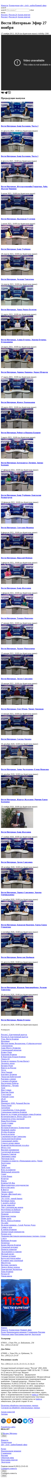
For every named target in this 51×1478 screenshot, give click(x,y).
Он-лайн (4, 1223)
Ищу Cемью (6, 1090)
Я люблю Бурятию (9, 1229)
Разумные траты (8, 1201)
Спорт (3, 1174)
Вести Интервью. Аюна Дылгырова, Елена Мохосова (25, 769)
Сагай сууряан (7, 1123)
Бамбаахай (5, 1196)
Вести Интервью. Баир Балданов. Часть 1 (19, 156)
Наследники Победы (10, 1083)
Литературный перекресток (12, 1232)
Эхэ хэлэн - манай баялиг (12, 1198)
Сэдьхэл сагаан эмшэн (10, 1143)
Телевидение (14, 5)
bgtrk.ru (35, 1395)
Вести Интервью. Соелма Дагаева (16, 739)
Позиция (4, 1214)
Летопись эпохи (8, 1063)
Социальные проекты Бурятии (14, 1112)
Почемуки (5, 1243)
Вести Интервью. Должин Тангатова (17, 279)
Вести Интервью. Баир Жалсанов (16, 588)
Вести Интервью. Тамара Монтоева (17, 618)
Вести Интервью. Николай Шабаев (16, 558)
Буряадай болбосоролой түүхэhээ (15, 1145)
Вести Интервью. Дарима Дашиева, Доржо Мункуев (24, 372)
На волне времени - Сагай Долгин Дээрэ (18, 1225)
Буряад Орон (6, 1052)
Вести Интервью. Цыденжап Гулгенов (18, 219)
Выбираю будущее (9, 1241)
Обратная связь (7, 1334)
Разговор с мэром (8, 1079)
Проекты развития (9, 1249)
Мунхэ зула (6, 1147)
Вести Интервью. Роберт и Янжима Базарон (20, 433)
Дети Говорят (6, 1072)
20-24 (3, 1099)
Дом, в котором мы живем (12, 1207)
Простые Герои (7, 1092)
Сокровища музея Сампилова (13, 1136)
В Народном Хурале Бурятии (13, 1057)
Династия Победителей (11, 1077)
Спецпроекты (7, 1046)
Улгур (3, 1070)
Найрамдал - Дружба (10, 1085)
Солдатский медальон (10, 1152)
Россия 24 (13, 15)
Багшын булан (7, 1066)
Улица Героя (6, 1105)
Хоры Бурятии (7, 1272)
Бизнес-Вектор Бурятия (11, 1245)
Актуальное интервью (10, 1212)
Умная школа (6, 1276)
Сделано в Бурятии (9, 1081)
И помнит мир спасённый (12, 1260)
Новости (4, 5)
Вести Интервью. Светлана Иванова (17, 528)
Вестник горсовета (9, 1265)
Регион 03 (5, 1274)
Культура (5, 1179)
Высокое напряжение (10, 1150)
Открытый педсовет (9, 1247)
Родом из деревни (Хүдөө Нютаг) (15, 1061)
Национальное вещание (17, 1332)
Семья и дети (6, 1227)
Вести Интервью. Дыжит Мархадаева (18, 649)
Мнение (4, 1101)
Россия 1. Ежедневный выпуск (14, 1035)
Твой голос (5, 1167)
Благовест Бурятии (9, 1074)
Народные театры (8, 1216)
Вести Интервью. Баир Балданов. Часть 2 (19, 126)
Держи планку (7, 1192)
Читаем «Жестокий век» (11, 1194)
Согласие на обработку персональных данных (20, 1408)
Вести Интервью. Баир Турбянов (16, 249)
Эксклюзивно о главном (11, 1252)
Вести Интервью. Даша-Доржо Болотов (19, 309)
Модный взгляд (7, 1254)
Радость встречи (8, 1134)
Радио (3, 1332)
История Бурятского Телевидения (15, 1128)
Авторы (4, 1414)
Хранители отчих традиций (13, 1119)
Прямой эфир (33, 5)
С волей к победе (8, 1203)
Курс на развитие (8, 1170)
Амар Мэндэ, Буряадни (11, 1048)
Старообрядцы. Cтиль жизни (13, 1110)
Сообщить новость (9, 1468)
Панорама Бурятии (9, 1054)
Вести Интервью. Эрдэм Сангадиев (17, 679)
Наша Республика (8, 1121)
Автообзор (5, 1108)
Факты (4, 1181)
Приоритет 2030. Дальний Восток (15, 1103)
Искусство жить (8, 1187)
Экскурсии (36, 1334)
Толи (3, 1088)
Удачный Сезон (7, 1097)
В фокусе (5, 1190)
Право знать (6, 1218)
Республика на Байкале (11, 1210)
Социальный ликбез (9, 1141)
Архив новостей (8, 1412)
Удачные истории (8, 1256)
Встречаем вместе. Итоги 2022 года (16, 1116)
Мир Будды (6, 1263)
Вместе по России (8, 1068)
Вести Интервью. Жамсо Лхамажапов (18, 402)
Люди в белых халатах (10, 1267)
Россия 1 (4, 15)
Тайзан (4, 1165)
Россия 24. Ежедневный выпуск (14, 1037)
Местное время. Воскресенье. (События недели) (21, 1043)
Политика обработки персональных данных (19, 1405)
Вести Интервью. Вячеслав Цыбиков (17, 957)
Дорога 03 (5, 1059)
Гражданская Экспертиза (11, 1269)
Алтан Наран (6, 1176)
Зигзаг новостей (8, 1205)
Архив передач (24, 15)
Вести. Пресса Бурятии (11, 1221)
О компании (32, 1332)
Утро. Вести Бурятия (10, 1039)
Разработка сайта (8, 1427)
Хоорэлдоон (6, 1125)
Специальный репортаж (11, 1050)
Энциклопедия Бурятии (11, 1139)
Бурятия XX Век (8, 1183)
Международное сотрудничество (15, 1185)
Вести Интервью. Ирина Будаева (15, 1020)
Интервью (5, 1041)
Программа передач (22, 1334)
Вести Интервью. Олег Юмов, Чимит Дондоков (22, 709)
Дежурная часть (7, 1159)
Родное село (6, 1234)
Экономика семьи (8, 1156)
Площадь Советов (8, 1154)
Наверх (4, 1328)
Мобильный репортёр (10, 1172)
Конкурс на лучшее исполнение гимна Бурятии (21, 1114)
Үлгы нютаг (6, 1094)
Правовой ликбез (8, 1130)
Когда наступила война (11, 1258)
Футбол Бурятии (8, 1132)
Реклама (41, 1332)
